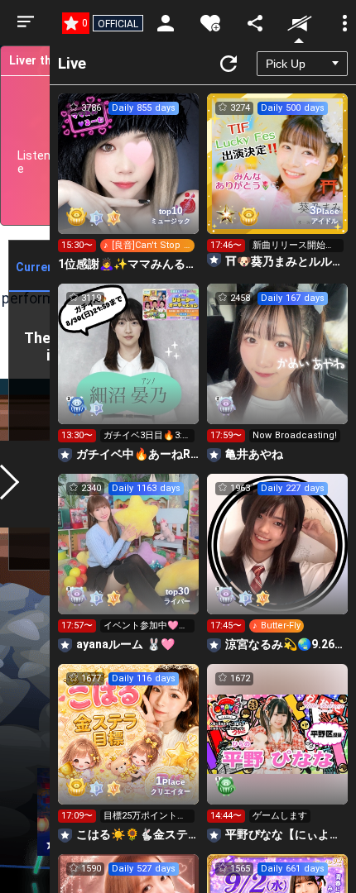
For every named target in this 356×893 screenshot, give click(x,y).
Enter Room (128, 178)
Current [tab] (37, 267)
